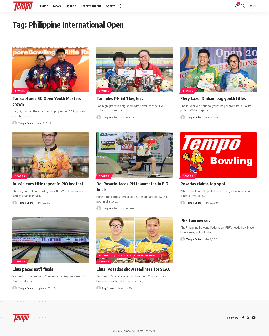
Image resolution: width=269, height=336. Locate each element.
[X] (248, 317)
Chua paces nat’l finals (32, 269)
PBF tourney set (195, 220)
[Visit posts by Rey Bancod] (98, 288)
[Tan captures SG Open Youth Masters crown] (50, 69)
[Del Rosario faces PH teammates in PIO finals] (134, 155)
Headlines (124, 255)
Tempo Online (25, 123)
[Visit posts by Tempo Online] (14, 123)
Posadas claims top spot (202, 183)
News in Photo (147, 255)
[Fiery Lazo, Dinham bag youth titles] (218, 69)
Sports (20, 90)
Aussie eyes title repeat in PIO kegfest (47, 183)
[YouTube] (254, 317)
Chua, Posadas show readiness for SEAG (133, 269)
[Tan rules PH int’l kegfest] (134, 69)
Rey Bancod (108, 288)
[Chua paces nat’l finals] (50, 240)
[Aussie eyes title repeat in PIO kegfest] (50, 155)
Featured (105, 255)
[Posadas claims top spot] (218, 155)
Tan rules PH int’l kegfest (119, 98)
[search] (243, 6)
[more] (120, 6)
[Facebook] (243, 317)
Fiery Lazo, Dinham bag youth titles (213, 98)
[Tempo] (23, 6)
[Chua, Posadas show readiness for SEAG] (134, 240)
